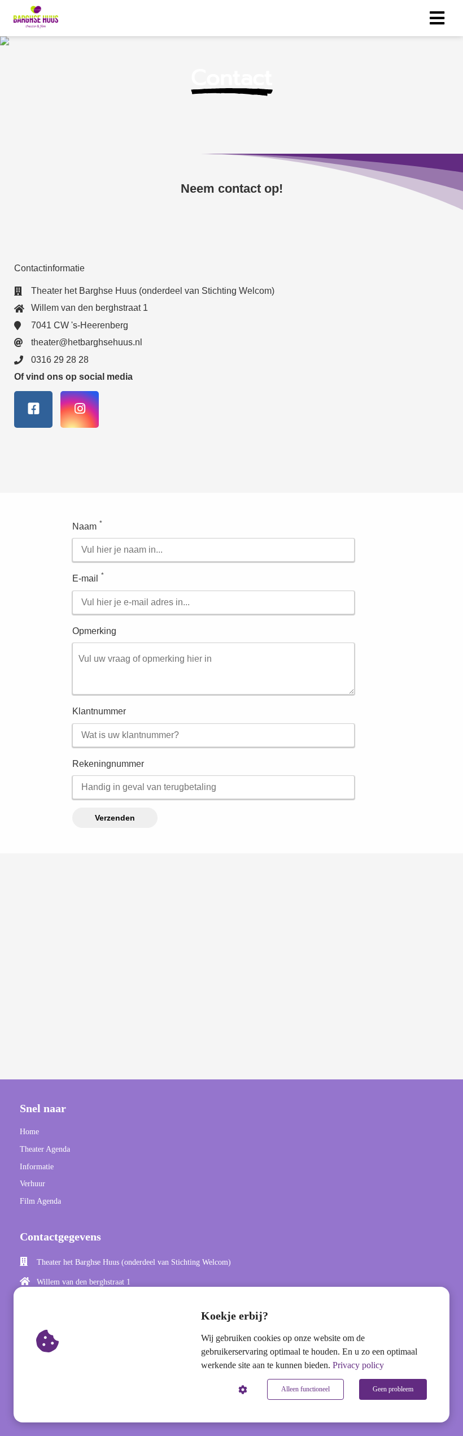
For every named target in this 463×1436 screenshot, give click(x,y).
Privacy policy (358, 1365)
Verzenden (115, 817)
